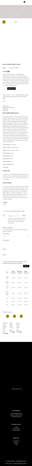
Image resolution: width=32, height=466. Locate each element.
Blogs (16, 444)
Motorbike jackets (16, 416)
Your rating (6, 233)
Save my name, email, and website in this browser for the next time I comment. (15, 262)
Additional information (8, 107)
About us (16, 442)
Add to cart (11, 88)
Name (5, 249)
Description (6, 106)
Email (4, 255)
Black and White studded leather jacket (5, 326)
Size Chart (5, 110)
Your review (6, 240)
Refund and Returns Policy (20, 463)
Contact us (16, 441)
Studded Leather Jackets (22, 95)
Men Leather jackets (16, 413)
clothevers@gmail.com (17, 389)
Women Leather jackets (16, 415)
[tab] (16, 106)
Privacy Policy (16, 428)
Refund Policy (16, 430)
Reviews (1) (5, 109)
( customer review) (14, 68)
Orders (16, 427)
